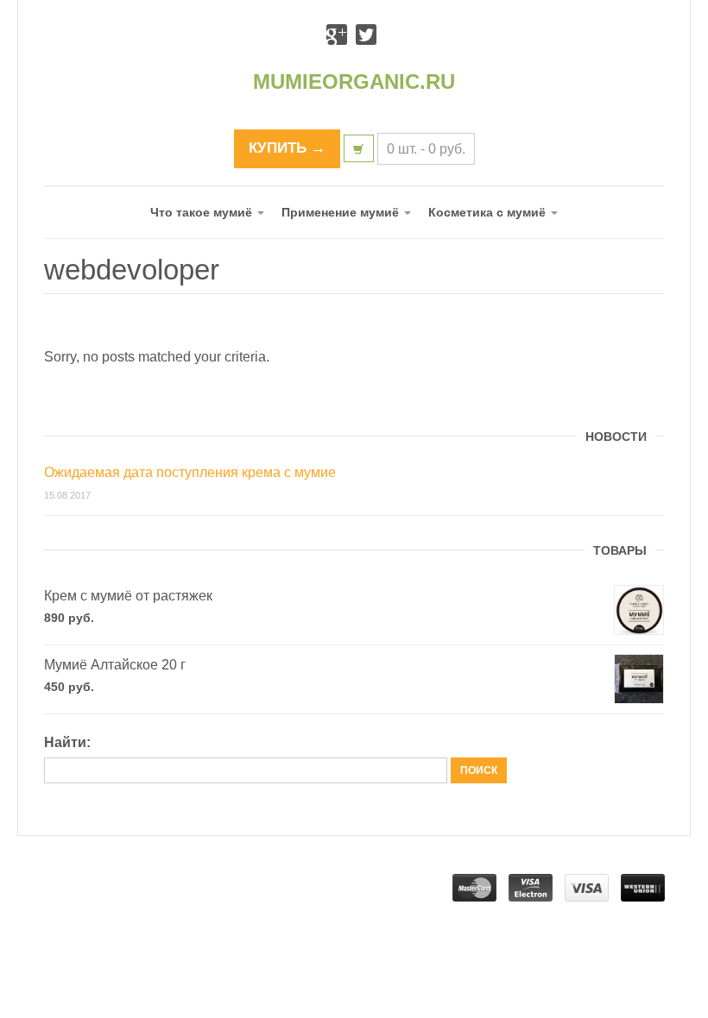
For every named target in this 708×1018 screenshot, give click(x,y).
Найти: (67, 742)
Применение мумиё (341, 212)
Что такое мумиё (203, 212)
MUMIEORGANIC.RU (354, 81)
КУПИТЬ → (287, 148)
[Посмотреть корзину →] (359, 148)
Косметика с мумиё (488, 212)
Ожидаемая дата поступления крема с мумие (190, 472)
